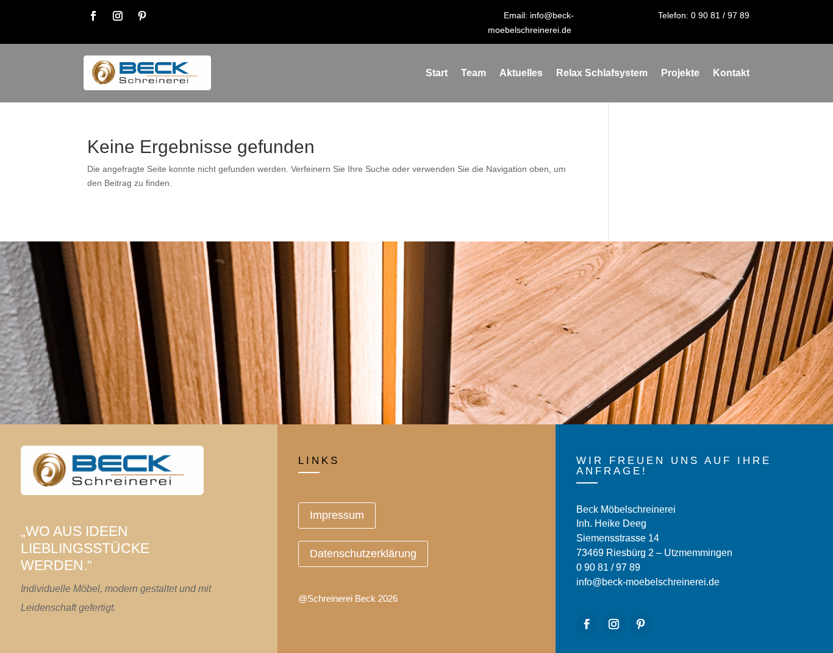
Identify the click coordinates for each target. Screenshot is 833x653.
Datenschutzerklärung (363, 554)
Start (437, 73)
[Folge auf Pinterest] (142, 16)
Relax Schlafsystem (602, 73)
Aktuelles (521, 73)
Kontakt (731, 73)
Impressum (337, 515)
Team (473, 73)
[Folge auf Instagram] (117, 16)
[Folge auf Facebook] (93, 16)
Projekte (680, 73)
